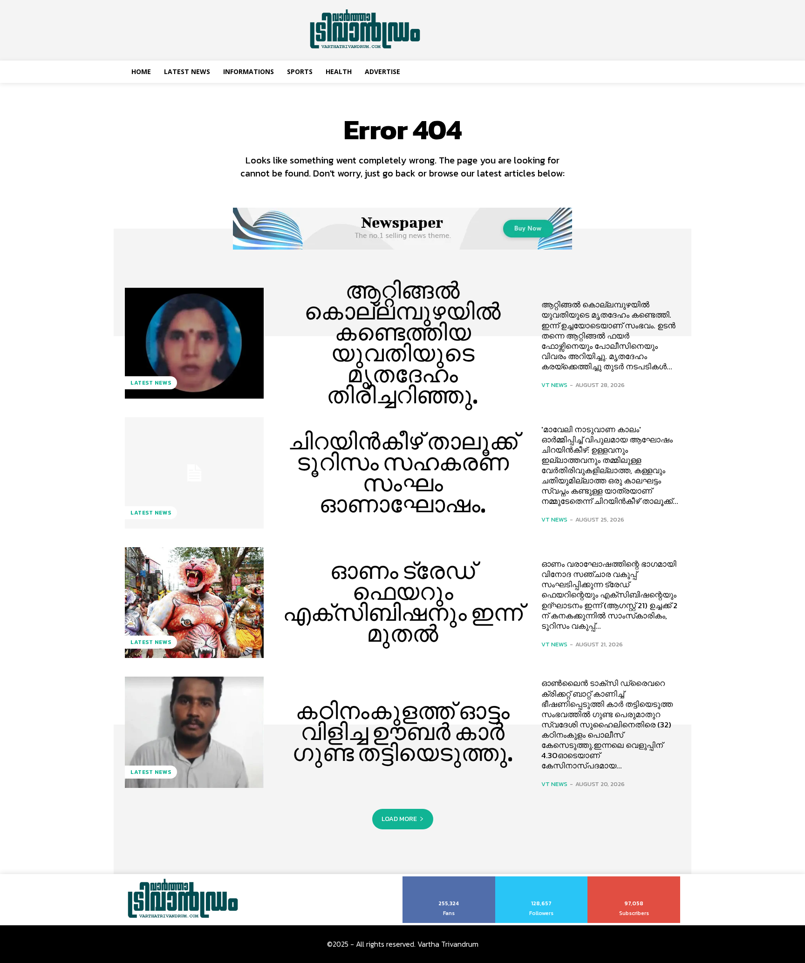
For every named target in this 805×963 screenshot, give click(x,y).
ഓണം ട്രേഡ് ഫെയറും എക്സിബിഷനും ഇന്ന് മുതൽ (403, 602)
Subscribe (634, 879)
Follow (541, 879)
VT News (554, 384)
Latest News (150, 383)
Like (449, 879)
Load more (399, 819)
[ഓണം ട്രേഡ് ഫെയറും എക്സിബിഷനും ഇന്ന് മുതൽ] (194, 602)
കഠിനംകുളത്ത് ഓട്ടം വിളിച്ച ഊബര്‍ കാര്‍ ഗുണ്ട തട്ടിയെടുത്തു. (402, 732)
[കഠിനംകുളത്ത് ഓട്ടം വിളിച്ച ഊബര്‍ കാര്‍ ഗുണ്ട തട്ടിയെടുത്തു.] (194, 732)
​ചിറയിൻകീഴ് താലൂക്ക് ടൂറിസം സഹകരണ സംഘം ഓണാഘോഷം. (403, 472)
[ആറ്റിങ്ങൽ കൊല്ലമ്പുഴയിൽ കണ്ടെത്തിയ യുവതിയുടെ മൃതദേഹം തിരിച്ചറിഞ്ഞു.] (194, 343)
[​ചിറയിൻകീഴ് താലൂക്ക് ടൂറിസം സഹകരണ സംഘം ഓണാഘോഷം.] (194, 472)
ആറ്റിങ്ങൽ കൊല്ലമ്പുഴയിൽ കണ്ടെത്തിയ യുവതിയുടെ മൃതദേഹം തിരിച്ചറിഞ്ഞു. (402, 342)
